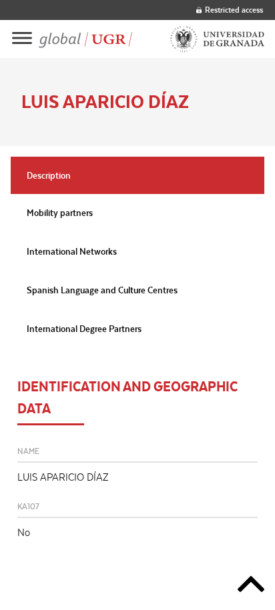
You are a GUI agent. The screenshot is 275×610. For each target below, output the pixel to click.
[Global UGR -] (85, 39)
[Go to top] (251, 586)
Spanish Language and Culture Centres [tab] (102, 290)
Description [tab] (49, 175)
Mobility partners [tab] (60, 212)
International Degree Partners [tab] (84, 328)
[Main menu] (22, 39)
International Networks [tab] (72, 251)
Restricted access (234, 10)
